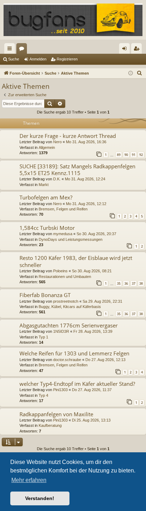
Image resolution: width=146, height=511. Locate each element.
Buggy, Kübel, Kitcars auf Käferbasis (70, 306)
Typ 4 (43, 395)
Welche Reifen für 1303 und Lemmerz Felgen (74, 353)
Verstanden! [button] (39, 498)
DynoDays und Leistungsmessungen (70, 239)
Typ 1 (43, 337)
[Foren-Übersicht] (73, 20)
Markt (44, 184)
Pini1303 (60, 390)
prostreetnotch (65, 301)
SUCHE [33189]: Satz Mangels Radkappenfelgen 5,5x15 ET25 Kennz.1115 (77, 169)
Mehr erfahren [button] (28, 480)
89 (118, 154)
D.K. (57, 179)
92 (141, 154)
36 (126, 283)
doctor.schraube (67, 360)
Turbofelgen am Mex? (45, 197)
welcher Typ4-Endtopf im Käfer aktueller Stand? (77, 383)
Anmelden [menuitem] (126, 50)
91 (133, 154)
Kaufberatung (50, 425)
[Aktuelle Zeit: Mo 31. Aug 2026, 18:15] (130, 73)
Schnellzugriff (11, 50)
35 (118, 283)
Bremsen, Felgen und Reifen (63, 209)
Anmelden (37, 59)
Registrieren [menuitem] (138, 50)
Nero (57, 142)
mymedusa (62, 234)
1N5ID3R (61, 331)
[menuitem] (139, 73)
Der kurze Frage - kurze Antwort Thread (67, 135)
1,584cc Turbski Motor (47, 227)
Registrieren (67, 59)
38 (141, 283)
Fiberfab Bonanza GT (45, 294)
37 (133, 283)
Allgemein (47, 147)
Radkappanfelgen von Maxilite (56, 414)
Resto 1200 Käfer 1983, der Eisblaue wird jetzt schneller (75, 261)
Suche (13, 59)
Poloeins (60, 271)
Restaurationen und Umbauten (65, 276)
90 (126, 154)
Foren (23, 50)
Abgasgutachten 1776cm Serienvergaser (68, 325)
